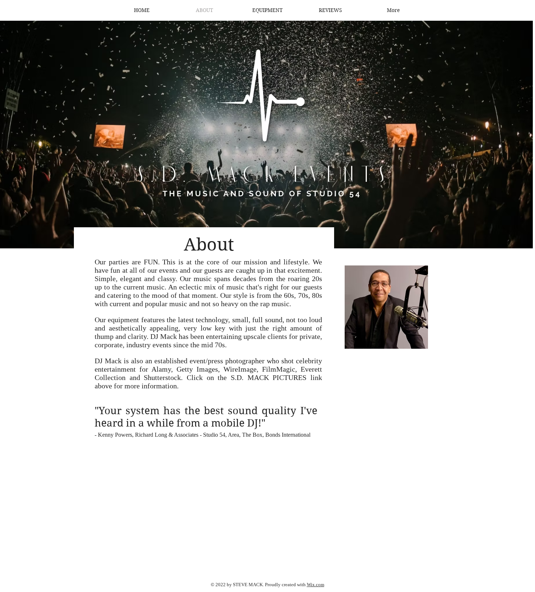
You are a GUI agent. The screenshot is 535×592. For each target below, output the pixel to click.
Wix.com (315, 584)
